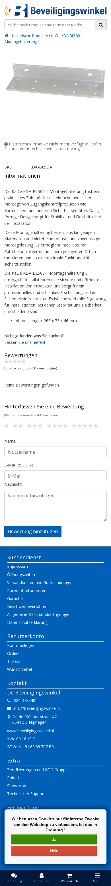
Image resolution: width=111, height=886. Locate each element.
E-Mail (18, 465)
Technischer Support (26, 793)
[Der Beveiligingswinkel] (55, 10)
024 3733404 (24, 700)
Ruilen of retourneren (26, 590)
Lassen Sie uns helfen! (24, 342)
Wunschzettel (19, 669)
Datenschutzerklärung (27, 622)
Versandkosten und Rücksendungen (40, 582)
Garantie (15, 598)
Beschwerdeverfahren (27, 606)
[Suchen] (101, 24)
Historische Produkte (30, 35)
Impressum (17, 566)
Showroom (17, 785)
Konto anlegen (20, 645)
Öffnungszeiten (21, 574)
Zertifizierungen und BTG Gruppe (37, 769)
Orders (13, 653)
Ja (54, 839)
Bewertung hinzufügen (33, 531)
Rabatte (14, 777)
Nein (54, 850)
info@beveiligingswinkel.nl (37, 708)
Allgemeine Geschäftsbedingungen (39, 614)
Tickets (13, 661)
